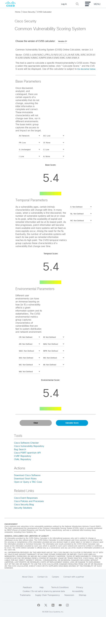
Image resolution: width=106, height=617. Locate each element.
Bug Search (20, 449)
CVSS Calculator (44, 12)
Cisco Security (28, 12)
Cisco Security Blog (24, 504)
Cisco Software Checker (26, 443)
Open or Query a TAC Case (28, 482)
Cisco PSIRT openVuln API (27, 453)
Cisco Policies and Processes (29, 501)
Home (17, 12)
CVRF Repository (22, 456)
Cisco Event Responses (26, 498)
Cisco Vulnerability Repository (29, 446)
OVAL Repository (22, 459)
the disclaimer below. (86, 69)
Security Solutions (23, 508)
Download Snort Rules (25, 479)
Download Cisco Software (27, 475)
